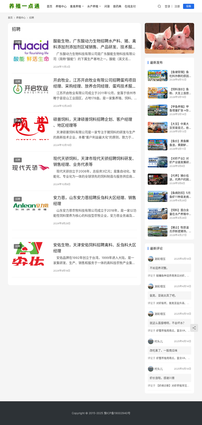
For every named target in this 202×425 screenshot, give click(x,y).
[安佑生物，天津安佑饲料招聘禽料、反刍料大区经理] (30, 254)
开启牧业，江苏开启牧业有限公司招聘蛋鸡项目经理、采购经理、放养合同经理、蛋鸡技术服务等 (94, 83)
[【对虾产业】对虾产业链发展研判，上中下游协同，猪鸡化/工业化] (157, 162)
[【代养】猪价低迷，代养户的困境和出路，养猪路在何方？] (157, 179)
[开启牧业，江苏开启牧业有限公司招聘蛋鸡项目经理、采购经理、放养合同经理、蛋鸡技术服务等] (30, 89)
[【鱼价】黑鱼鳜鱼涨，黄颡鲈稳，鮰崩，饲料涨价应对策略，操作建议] (157, 144)
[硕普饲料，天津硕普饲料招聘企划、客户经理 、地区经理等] (30, 128)
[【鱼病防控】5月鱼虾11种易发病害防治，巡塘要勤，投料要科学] (157, 196)
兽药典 (117, 6)
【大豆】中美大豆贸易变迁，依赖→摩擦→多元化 (180, 127)
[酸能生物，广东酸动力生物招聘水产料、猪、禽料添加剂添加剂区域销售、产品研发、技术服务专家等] (30, 50)
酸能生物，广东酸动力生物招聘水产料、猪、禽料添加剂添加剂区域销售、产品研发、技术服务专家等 (94, 44)
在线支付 (130, 6)
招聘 (17, 42)
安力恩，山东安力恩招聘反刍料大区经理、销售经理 (94, 200)
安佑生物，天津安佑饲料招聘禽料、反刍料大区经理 (94, 248)
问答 (107, 6)
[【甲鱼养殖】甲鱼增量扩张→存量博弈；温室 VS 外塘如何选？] (157, 110)
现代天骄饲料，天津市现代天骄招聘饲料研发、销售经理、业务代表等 (94, 161)
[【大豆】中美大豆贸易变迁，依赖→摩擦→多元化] (157, 127)
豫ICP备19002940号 (117, 413)
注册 (177, 6)
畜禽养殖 (75, 6)
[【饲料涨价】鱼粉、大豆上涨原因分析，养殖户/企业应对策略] (157, 92)
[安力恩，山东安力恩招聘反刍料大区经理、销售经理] (30, 206)
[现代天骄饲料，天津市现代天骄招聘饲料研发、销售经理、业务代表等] (30, 167)
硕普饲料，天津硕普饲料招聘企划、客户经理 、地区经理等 (92, 122)
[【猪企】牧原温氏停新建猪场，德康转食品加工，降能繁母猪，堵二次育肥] (157, 231)
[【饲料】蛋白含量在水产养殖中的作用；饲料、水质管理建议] (157, 213)
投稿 (188, 6)
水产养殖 (92, 6)
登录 (167, 6)
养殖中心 (61, 6)
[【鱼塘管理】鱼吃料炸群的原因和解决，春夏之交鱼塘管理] (157, 75)
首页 (49, 6)
